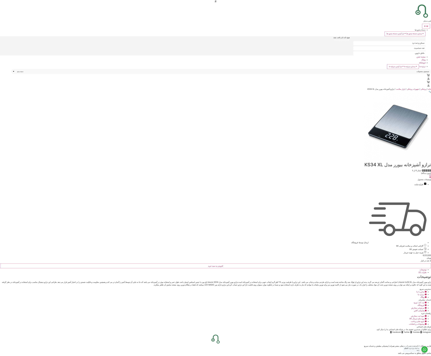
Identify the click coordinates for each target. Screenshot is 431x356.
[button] (430, 92)
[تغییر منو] (426, 26)
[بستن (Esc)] (2, 2)
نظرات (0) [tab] (422, 272)
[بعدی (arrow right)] (427, 178)
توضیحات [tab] (423, 270)
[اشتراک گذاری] (7, 2)
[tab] (389, 38)
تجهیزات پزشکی (413, 89)
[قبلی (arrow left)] (4, 178)
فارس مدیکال (427, 21)
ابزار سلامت (400, 89)
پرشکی (423, 89)
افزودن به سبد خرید (215, 266)
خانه (429, 89)
